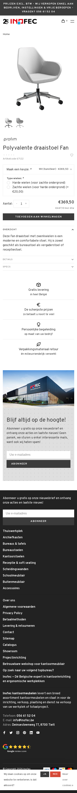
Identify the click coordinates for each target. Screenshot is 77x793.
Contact (8, 632)
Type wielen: (15, 178)
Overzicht (10, 229)
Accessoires (11, 588)
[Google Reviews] (17, 752)
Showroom (10, 651)
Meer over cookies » (67, 780)
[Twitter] (11, 733)
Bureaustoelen (13, 550)
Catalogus (10, 645)
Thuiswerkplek (13, 531)
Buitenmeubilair (14, 582)
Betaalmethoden (14, 620)
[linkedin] (31, 733)
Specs (7, 266)
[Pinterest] (24, 733)
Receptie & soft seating (19, 563)
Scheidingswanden (15, 569)
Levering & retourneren (19, 626)
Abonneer (19, 463)
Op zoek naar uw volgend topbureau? (28, 670)
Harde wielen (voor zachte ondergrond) (38, 183)
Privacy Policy (12, 613)
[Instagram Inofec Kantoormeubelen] (17, 733)
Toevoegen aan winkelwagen (38, 216)
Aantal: (8, 204)
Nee (55, 774)
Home (6, 34)
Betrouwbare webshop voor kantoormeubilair (34, 664)
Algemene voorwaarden (19, 607)
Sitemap (8, 639)
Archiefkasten (13, 537)
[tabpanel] (38, 78)
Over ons (9, 600)
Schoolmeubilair (14, 576)
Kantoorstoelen (13, 557)
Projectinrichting (14, 658)
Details (8, 259)
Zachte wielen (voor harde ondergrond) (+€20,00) (40, 189)
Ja (44, 774)
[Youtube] (37, 733)
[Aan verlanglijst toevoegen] (71, 156)
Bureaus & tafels (14, 544)
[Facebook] (4, 733)
